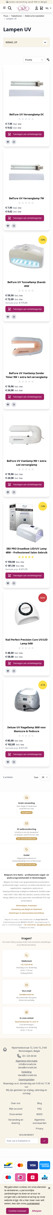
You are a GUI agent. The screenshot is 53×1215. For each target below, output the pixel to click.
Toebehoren (16, 16)
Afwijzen (36, 1210)
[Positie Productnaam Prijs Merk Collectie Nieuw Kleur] (34, 60)
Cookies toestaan (17, 1210)
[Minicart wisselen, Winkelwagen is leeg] (41, 8)
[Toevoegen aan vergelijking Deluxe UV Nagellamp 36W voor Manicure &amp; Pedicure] (13, 761)
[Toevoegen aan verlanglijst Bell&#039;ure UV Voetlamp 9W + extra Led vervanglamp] (7, 492)
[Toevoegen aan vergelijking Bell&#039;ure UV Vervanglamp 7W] (13, 225)
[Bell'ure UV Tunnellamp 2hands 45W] (26, 256)
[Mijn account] (36, 8)
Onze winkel (15, 1114)
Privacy (39, 1128)
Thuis (5, 16)
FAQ (39, 1108)
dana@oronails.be (44, 925)
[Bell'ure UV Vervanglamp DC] (26, 88)
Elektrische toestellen (34, 16)
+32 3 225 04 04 (30, 925)
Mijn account (15, 1108)
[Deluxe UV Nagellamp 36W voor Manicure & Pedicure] (26, 701)
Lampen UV (11, 18)
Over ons (15, 1103)
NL (47, 8)
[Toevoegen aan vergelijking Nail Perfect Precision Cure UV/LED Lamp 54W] (13, 670)
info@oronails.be (27, 1064)
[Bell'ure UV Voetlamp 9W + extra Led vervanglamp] (26, 435)
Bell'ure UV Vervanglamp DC (26, 114)
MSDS (39, 1114)
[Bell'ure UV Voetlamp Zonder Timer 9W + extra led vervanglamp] (26, 347)
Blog (39, 1103)
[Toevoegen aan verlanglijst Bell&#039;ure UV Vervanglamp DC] (7, 141)
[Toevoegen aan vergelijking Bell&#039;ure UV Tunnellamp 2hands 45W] (13, 316)
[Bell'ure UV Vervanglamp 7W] (26, 172)
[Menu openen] (4, 7)
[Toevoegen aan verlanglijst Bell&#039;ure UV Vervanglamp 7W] (7, 225)
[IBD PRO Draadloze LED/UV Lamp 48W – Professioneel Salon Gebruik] (26, 522)
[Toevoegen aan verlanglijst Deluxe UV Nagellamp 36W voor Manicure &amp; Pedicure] (7, 761)
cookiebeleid (33, 1203)
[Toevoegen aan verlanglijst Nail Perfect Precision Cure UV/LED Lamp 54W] (7, 670)
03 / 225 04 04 (29, 1055)
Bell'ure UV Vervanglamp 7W (26, 198)
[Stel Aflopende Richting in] (48, 59)
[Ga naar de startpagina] (22, 8)
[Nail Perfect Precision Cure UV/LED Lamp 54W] (26, 613)
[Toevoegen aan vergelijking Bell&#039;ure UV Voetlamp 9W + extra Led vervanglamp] (13, 492)
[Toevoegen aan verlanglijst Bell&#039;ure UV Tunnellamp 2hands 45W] (7, 316)
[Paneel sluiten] (49, 1188)
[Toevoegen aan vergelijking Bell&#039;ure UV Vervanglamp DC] (13, 141)
